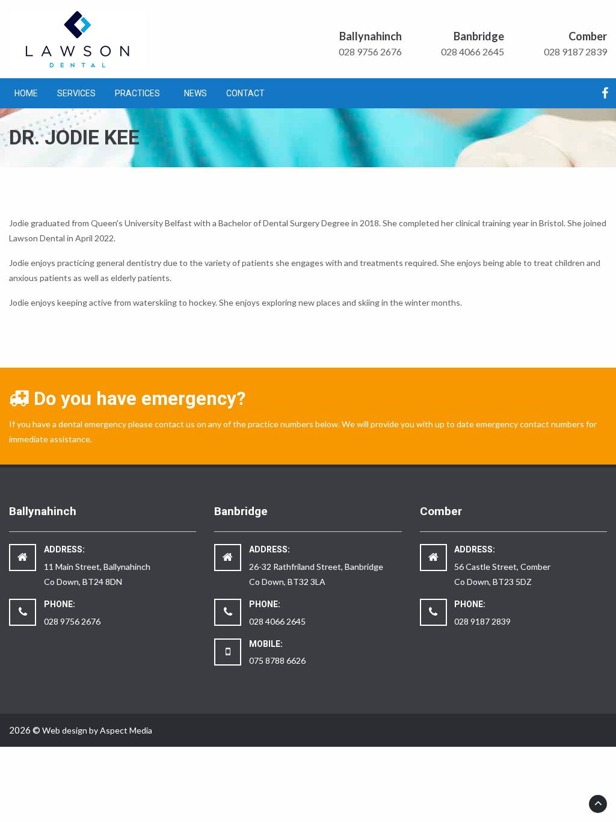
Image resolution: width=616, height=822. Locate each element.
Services (76, 93)
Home (26, 93)
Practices (137, 93)
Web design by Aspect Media (97, 730)
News (195, 93)
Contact (245, 93)
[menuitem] (26, 93)
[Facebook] (605, 94)
